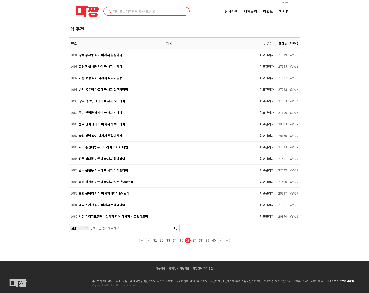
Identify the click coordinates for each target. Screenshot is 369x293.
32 (162, 240)
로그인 (285, 3)
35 (181, 240)
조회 (281, 43)
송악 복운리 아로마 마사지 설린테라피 (103, 89)
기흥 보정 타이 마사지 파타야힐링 (100, 78)
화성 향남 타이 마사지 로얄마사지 (100, 135)
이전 (148, 240)
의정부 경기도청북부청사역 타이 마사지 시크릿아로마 (113, 216)
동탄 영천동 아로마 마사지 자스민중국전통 (106, 181)
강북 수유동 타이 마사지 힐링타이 (100, 54)
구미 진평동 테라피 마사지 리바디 (100, 112)
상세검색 (231, 11)
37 (194, 240)
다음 (220, 240)
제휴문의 (250, 11)
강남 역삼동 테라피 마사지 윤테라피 (102, 101)
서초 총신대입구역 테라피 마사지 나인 (103, 147)
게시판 (284, 11)
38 (201, 240)
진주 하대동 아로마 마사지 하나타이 (102, 158)
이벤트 (268, 11)
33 (168, 240)
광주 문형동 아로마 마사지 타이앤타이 (103, 170)
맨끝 (227, 240)
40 (214, 240)
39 (207, 240)
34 (175, 240)
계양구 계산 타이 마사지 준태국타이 (102, 204)
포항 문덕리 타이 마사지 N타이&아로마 (104, 193)
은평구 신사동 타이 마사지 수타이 (100, 66)
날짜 (293, 43)
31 (155, 240)
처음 (142, 240)
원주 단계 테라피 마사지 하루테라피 (102, 124)
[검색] (175, 228)
